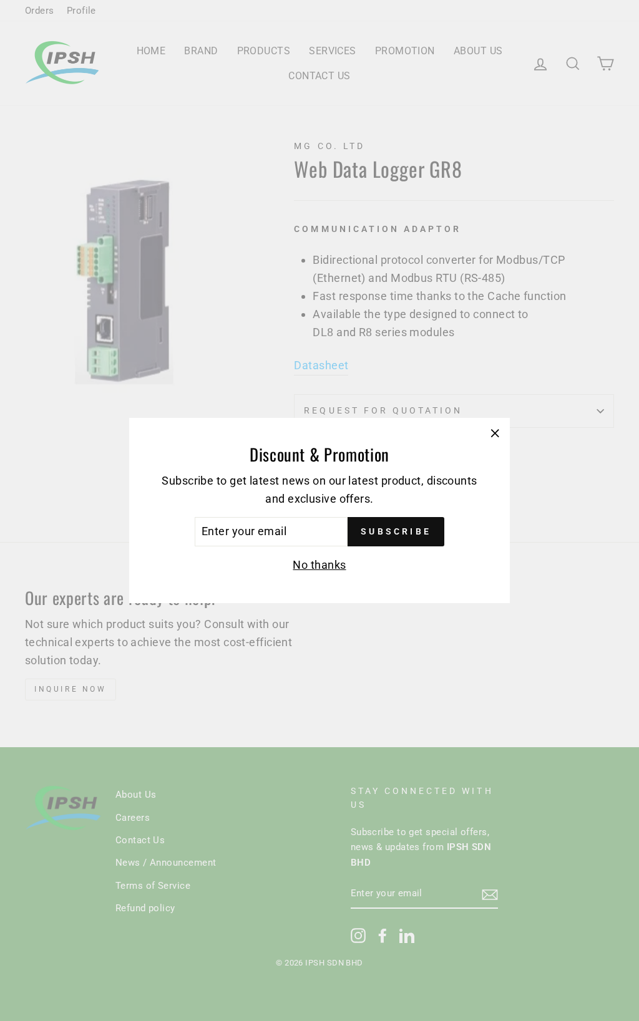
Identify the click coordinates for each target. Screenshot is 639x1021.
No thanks (319, 564)
